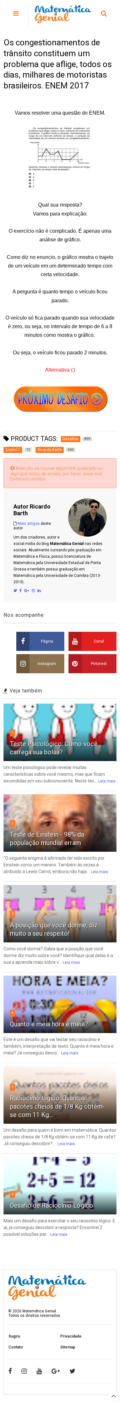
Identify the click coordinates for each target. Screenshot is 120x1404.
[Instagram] (33, 591)
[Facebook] (21, 591)
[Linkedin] (39, 591)
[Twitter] (15, 591)
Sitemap (67, 1347)
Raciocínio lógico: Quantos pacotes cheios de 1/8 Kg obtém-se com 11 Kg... (57, 1106)
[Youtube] (39, 1371)
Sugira (14, 1336)
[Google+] (26, 591)
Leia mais (107, 781)
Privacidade (71, 1336)
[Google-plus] (56, 1371)
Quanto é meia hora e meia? (49, 1024)
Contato (15, 1347)
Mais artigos (29, 523)
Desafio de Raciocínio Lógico (51, 1205)
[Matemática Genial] (63, 20)
